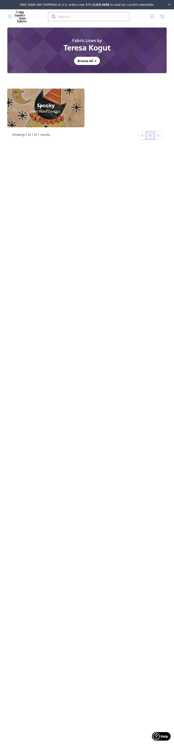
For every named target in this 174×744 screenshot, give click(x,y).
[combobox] (88, 16)
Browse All (87, 61)
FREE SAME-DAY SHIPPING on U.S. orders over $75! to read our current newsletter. (87, 5)
